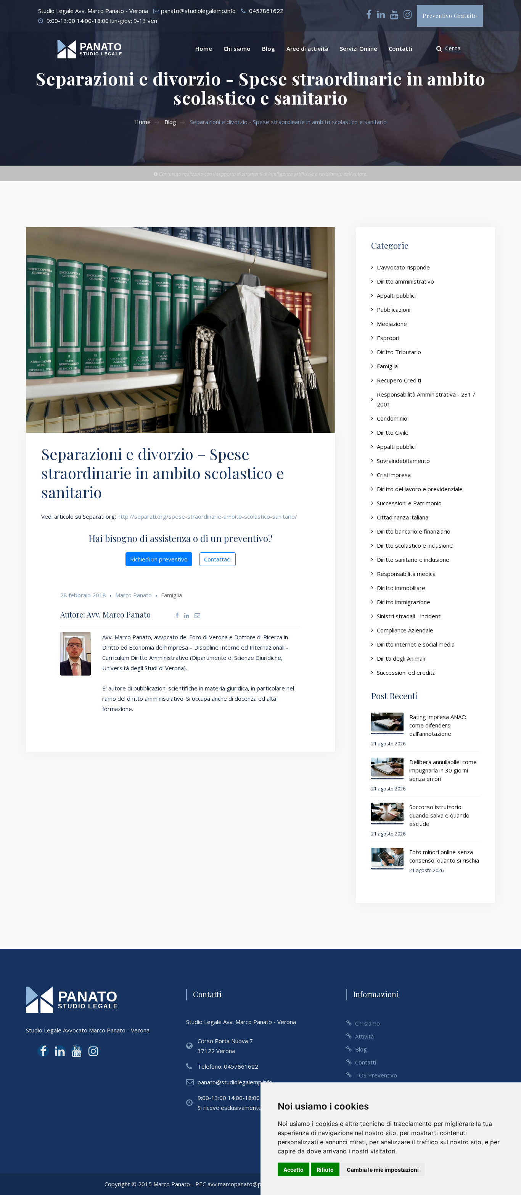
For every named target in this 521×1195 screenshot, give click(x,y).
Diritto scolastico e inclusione (415, 545)
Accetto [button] (293, 1169)
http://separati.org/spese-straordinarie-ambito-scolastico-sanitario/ (208, 516)
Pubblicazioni (393, 309)
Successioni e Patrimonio (409, 503)
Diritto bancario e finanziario (413, 531)
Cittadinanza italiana (402, 517)
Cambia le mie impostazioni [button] (383, 1169)
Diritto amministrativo (405, 281)
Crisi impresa (394, 475)
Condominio (392, 418)
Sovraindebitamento (403, 460)
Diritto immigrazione (403, 602)
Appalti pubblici (396, 295)
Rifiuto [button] (325, 1169)
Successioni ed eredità (406, 672)
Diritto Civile (392, 432)
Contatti (400, 48)
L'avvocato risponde (403, 267)
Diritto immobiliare (401, 588)
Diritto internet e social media (416, 644)
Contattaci (217, 559)
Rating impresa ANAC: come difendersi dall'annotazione (437, 725)
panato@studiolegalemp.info (198, 11)
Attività (364, 1036)
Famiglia (171, 595)
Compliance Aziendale (405, 630)
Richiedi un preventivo (159, 559)
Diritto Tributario (399, 352)
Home (203, 48)
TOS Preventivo (376, 1075)
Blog (268, 48)
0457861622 (266, 11)
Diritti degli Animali (401, 658)
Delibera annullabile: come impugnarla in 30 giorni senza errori (443, 770)
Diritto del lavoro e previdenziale (420, 489)
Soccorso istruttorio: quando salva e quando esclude (439, 815)
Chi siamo (237, 48)
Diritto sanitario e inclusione (413, 559)
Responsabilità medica (406, 573)
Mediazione (392, 323)
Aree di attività (307, 48)
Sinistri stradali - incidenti (409, 616)
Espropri (388, 338)
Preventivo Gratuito (450, 15)
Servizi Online (358, 48)
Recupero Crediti (399, 380)
